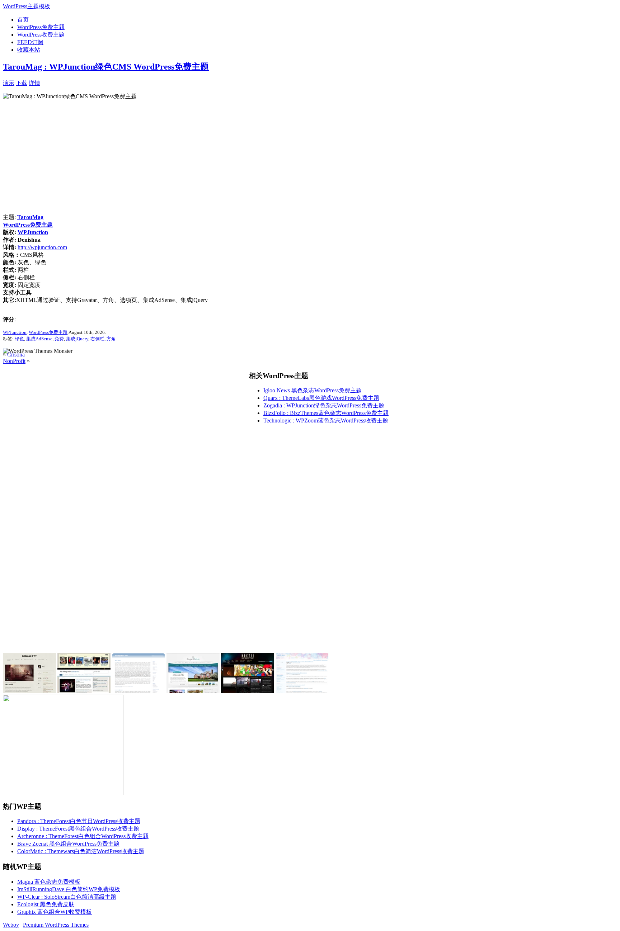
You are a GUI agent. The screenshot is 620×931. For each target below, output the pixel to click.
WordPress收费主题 (41, 35)
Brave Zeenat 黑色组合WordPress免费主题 (68, 844)
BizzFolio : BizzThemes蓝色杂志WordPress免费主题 (326, 413)
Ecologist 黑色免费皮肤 (45, 904)
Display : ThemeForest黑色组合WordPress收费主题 (78, 829)
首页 (23, 19)
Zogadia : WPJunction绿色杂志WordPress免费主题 (323, 405)
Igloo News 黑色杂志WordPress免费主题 (312, 390)
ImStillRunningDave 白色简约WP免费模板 (68, 889)
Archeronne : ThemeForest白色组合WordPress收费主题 (83, 836)
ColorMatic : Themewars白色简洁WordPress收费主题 (80, 851)
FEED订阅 (30, 42)
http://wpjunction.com (42, 247)
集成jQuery (77, 338)
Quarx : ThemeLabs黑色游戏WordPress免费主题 (321, 398)
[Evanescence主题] (138, 691)
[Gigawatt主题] (29, 691)
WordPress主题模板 (26, 6)
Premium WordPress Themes (56, 925)
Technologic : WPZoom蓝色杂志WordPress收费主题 (325, 420)
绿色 (19, 338)
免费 (59, 338)
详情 (34, 83)
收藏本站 (28, 50)
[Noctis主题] (247, 691)
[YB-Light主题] (302, 691)
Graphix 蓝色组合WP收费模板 (54, 912)
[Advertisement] (124, 82)
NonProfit (14, 361)
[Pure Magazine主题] (84, 691)
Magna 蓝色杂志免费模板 (48, 882)
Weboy (11, 925)
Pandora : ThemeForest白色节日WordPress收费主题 (78, 821)
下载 (21, 83)
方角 (111, 338)
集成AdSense (39, 338)
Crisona (16, 354)
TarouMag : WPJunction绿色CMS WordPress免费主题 (106, 66)
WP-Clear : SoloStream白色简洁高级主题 (66, 897)
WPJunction (33, 232)
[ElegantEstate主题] (193, 691)
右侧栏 (97, 338)
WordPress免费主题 (41, 27)
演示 (8, 83)
